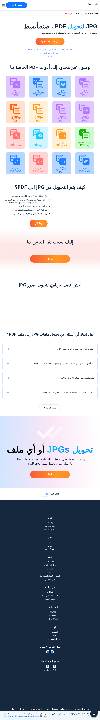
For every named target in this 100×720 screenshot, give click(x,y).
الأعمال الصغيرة (54, 639)
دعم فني (50, 572)
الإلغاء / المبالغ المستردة (50, 576)
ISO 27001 (53, 619)
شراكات (50, 592)
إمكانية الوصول (50, 599)
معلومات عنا (50, 526)
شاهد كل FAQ (50, 408)
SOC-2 (53, 612)
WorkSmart (50, 549)
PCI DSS (53, 615)
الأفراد (55, 636)
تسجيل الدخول (16, 5)
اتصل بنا (50, 569)
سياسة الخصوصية (82, 709)
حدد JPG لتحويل (47, 41)
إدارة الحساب (50, 579)
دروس (50, 546)
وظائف (50, 522)
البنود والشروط (35, 709)
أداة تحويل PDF (81, 13)
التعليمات (50, 562)
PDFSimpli (94, 13)
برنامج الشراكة (50, 530)
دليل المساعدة (50, 565)
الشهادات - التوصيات (50, 595)
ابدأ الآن (39, 223)
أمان (12, 709)
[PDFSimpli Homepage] (85, 5)
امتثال (21, 709)
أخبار (50, 542)
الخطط (55, 632)
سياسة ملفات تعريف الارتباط (58, 709)
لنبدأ (50, 474)
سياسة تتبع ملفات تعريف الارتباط (15, 716)
